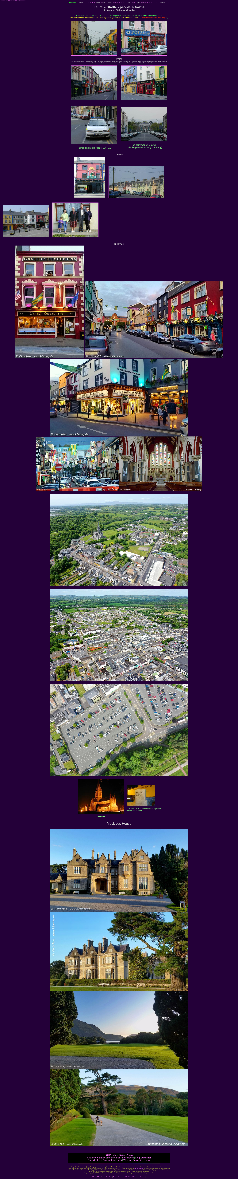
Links (119, 1160)
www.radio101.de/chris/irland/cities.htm (13, 1)
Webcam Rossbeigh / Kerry (136, 1160)
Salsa (115, 1177)
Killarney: (96, 1158)
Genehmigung (138, 1168)
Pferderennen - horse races (120, 1158)
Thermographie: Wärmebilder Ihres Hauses (131, 1177)
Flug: (143, 1158)
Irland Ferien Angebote (104, 1177)
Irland (94, 1177)
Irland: (119, 1155)
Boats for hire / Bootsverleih (101, 1160)
